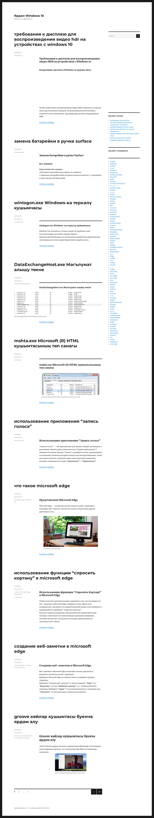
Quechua (113, 249)
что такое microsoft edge (42, 485)
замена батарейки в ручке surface (53, 141)
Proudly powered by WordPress (39, 808)
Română (113, 326)
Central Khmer (115, 216)
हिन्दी (111, 205)
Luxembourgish (115, 223)
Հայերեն (113, 208)
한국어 (112, 311)
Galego (112, 201)
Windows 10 (18, 55)
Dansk (112, 287)
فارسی (112, 192)
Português (113, 324)
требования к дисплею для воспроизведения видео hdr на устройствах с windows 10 (50, 39)
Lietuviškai (113, 313)
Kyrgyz (112, 221)
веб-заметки (20, 667)
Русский (113, 329)
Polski (112, 322)
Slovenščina (114, 333)
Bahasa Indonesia (116, 302)
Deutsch (113, 289)
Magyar (112, 300)
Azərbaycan (114, 173)
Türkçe (112, 340)
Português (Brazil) (116, 247)
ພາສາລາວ (113, 225)
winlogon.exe (18, 222)
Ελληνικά (113, 186)
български (113, 282)
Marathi (112, 236)
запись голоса (19, 440)
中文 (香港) (113, 276)
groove (22, 736)
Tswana (112, 265)
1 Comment (18, 597)
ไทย (111, 337)
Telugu (112, 263)
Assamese (113, 170)
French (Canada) (115, 197)
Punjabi (112, 245)
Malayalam (113, 232)
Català (112, 179)
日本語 (112, 309)
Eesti (111, 291)
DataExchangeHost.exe (22, 283)
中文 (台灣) (113, 278)
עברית (111, 296)
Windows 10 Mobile (22, 738)
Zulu (111, 280)
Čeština (112, 285)
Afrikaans (113, 164)
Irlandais (113, 199)
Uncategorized (19, 152)
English (112, 162)
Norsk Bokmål (115, 318)
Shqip (112, 256)
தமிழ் (111, 260)
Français (113, 293)
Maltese (112, 241)
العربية (112, 168)
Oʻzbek (112, 269)
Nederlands (114, 320)
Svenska (113, 335)
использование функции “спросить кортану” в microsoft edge (54, 575)
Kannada (113, 214)
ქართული (113, 210)
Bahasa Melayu (115, 238)
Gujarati (112, 203)
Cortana (17, 592)
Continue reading (46, 122)
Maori (112, 227)
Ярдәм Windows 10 (29, 15)
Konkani (113, 219)
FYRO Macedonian (116, 230)
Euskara (112, 190)
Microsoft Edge (19, 500)
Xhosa (112, 274)
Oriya (112, 243)
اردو (111, 267)
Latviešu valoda (115, 315)
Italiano (112, 307)
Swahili (112, 258)
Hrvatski (113, 298)
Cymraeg (113, 181)
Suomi (112, 194)
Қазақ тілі (113, 212)
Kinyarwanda (114, 252)
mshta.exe (17, 360)
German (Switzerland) (117, 184)
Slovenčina (113, 331)
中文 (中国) (113, 344)
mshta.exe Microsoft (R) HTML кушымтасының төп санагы (46, 343)
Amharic (113, 166)
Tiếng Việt (113, 271)
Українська (114, 342)
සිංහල (111, 254)
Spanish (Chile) (115, 188)
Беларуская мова (116, 175)
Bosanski (113, 177)
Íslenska (113, 304)
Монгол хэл (114, 234)
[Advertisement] (71, 89)
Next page (99, 794)
